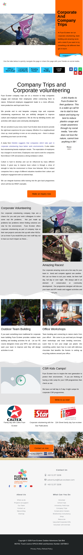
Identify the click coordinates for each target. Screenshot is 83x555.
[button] (71, 69)
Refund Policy (47, 549)
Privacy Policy (36, 549)
